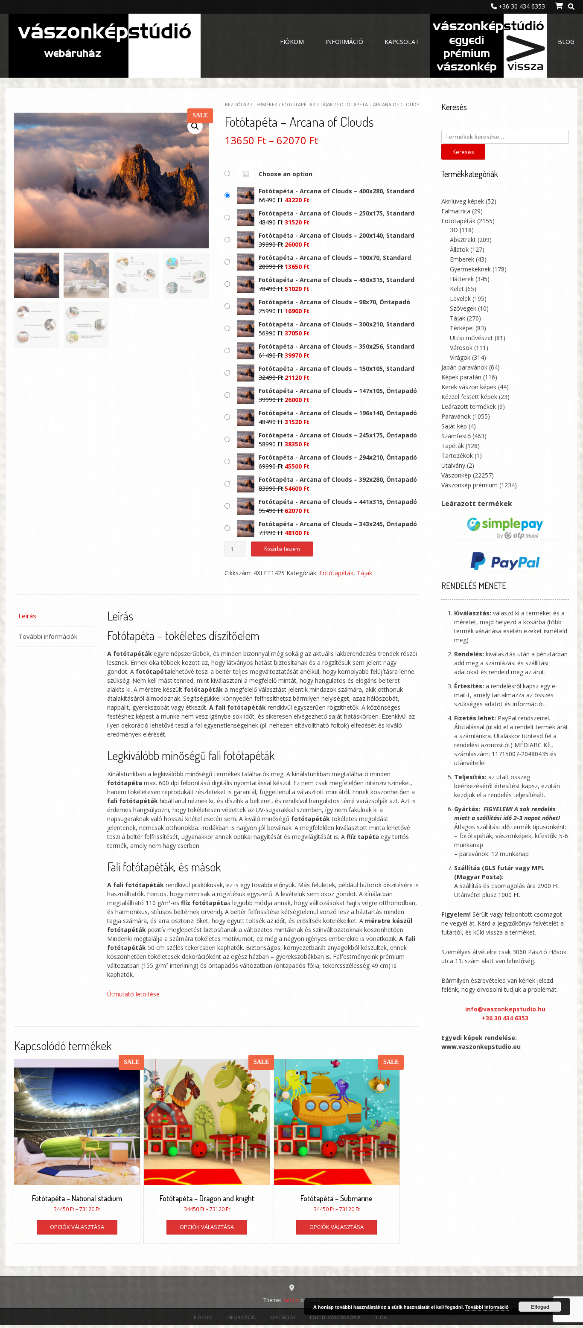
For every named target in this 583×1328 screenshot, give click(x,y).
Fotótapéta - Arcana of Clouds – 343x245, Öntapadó (338, 524)
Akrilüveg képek (462, 201)
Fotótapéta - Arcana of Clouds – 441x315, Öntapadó (338, 502)
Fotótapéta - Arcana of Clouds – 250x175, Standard (336, 213)
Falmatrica (455, 211)
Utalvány (453, 465)
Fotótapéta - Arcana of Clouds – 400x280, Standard (336, 191)
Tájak (326, 104)
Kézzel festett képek (469, 397)
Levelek (460, 298)
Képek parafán (461, 377)
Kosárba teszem (282, 548)
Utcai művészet (471, 338)
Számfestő (456, 436)
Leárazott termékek (468, 406)
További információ (487, 1307)
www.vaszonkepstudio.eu (481, 1047)
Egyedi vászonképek (488, 43)
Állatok (459, 249)
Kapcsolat (402, 42)
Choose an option (285, 174)
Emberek (462, 259)
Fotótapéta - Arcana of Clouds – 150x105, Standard (336, 368)
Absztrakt (463, 240)
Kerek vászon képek (468, 387)
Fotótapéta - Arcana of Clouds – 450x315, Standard (336, 280)
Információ (344, 42)
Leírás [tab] (27, 616)
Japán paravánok (464, 367)
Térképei (462, 328)
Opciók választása (77, 1227)
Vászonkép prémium (469, 485)
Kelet (457, 289)
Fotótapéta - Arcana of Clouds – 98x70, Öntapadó (334, 302)
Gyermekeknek (470, 269)
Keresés (463, 152)
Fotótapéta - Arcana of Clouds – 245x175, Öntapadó (338, 435)
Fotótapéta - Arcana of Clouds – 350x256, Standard (336, 346)
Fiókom (292, 42)
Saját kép (454, 426)
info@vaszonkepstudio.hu (505, 1009)
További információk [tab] (47, 636)
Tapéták (452, 446)
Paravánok (456, 416)
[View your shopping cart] (558, 6)
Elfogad (540, 1307)
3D (454, 230)
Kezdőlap (237, 104)
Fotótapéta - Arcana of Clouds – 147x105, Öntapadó (338, 391)
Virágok (460, 357)
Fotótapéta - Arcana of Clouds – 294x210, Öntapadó (338, 457)
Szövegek (463, 308)
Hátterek (462, 279)
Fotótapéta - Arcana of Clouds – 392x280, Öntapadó (338, 479)
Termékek (265, 104)
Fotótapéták (298, 104)
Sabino (291, 1300)
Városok (461, 348)
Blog (566, 42)
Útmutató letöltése (133, 994)
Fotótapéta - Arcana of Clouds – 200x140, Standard (336, 235)
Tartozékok (457, 455)
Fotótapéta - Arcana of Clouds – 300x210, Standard (336, 324)
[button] (195, 126)
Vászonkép (456, 475)
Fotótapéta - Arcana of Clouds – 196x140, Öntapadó (338, 413)
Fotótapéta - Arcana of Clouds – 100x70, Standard (335, 257)
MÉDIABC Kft (532, 745)
